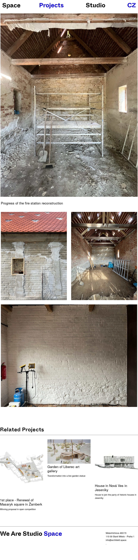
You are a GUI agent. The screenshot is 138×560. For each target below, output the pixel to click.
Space (11, 5)
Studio (95, 5)
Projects (51, 5)
